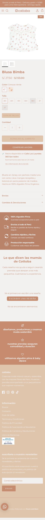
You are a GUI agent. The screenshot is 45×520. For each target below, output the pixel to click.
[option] (22, 36)
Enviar (8, 488)
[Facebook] (3, 392)
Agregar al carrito (22, 139)
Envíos (5, 195)
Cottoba (11, 509)
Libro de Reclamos (10, 435)
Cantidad (6, 122)
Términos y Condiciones (13, 419)
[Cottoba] (22, 11)
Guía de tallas (11, 115)
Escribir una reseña (22, 298)
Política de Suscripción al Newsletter (19, 427)
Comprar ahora (22, 147)
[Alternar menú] (3, 10)
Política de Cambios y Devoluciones (18, 431)
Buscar (5, 407)
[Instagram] (8, 392)
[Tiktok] (17, 392)
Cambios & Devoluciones (14, 202)
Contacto (6, 411)
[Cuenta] (37, 10)
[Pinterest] (12, 392)
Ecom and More (32, 509)
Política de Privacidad (12, 423)
